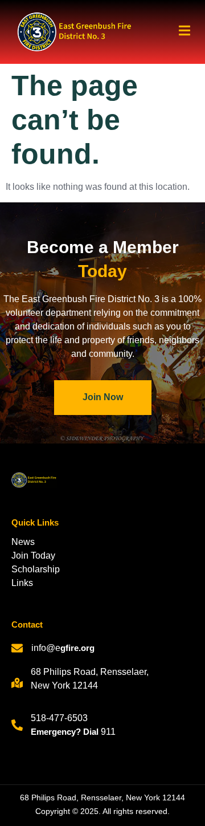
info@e (45, 648)
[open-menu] (180, 32)
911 (108, 732)
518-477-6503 (59, 718)
